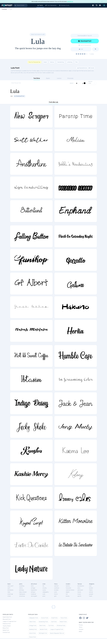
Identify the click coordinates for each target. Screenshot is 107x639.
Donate (92, 68)
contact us (70, 1)
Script (45, 62)
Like (81, 49)
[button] (93, 5)
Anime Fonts (32, 633)
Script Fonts (54, 618)
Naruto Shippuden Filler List (57, 633)
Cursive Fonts (44, 618)
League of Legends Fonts (56, 629)
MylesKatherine (83, 68)
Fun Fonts (51, 625)
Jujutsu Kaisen (7, 626)
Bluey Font (6, 628)
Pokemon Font (7, 623)
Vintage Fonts (32, 625)
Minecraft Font (7, 619)
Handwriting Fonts (43, 621)
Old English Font (43, 633)
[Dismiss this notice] (102, 1)
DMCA (80, 631)
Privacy (81, 625)
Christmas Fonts (61, 625)
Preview (90, 81)
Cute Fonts (54, 621)
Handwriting (60, 62)
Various (52, 62)
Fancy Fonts (64, 618)
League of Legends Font (9, 621)
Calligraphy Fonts (33, 618)
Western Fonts (43, 629)
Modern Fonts (63, 621)
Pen (76, 62)
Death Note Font (7, 617)
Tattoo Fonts (32, 621)
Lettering (69, 62)
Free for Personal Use (34, 62)
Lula (38, 70)
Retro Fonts (42, 625)
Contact (81, 629)
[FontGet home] (6, 5)
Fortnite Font (6, 632)
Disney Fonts (32, 637)
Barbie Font (6, 630)
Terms (80, 627)
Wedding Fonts (33, 629)
